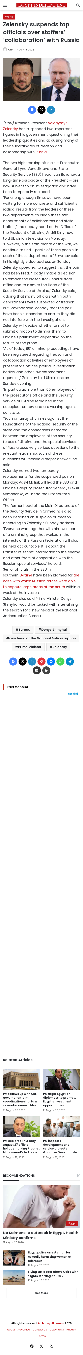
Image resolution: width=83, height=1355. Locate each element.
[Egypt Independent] (41, 5)
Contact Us (40, 1329)
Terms (41, 1336)
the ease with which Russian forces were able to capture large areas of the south (41, 581)
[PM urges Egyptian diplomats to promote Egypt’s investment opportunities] (61, 1079)
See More (41, 1293)
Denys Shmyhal (54, 629)
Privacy (71, 1329)
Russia (41, 152)
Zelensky (60, 647)
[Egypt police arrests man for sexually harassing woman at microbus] (14, 1258)
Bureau (24, 629)
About (11, 1329)
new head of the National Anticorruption (42, 638)
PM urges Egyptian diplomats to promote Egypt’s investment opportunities (60, 1099)
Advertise (24, 1329)
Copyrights (57, 1329)
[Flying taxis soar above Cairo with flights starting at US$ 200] (14, 1277)
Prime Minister (30, 647)
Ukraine (26, 575)
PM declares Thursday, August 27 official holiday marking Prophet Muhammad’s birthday (21, 1146)
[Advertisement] (41, 876)
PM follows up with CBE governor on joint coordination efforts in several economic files (20, 1099)
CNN (10, 49)
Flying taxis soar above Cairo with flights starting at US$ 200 (53, 1274)
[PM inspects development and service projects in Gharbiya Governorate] (61, 1126)
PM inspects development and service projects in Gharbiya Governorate (60, 1146)
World (9, 17)
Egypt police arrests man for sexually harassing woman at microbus (50, 1256)
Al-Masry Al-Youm (51, 1323)
